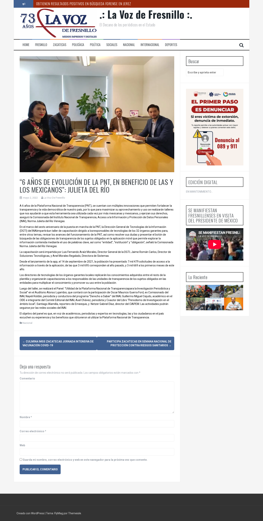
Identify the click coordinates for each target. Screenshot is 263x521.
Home (26, 45)
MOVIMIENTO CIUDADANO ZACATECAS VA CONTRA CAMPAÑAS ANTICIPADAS (237, 312)
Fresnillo (41, 45)
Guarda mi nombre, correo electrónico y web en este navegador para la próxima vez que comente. (85, 459)
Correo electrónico (33, 431)
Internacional (150, 45)
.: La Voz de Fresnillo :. (146, 14)
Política (95, 45)
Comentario (27, 378)
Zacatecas (59, 45)
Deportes (171, 45)
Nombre (26, 417)
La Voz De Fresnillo (54, 197)
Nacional (129, 45)
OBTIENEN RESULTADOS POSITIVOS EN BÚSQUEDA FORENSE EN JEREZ (83, 3)
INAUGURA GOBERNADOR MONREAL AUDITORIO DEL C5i (218, 310)
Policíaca (78, 45)
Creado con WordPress (31, 513)
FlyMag (58, 513)
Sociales (111, 45)
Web (22, 445)
